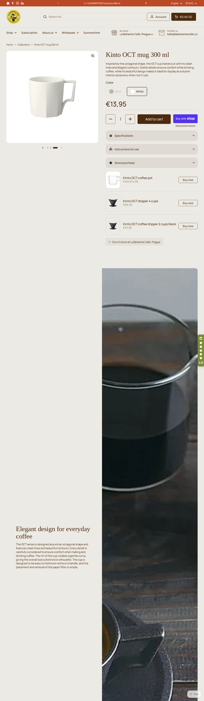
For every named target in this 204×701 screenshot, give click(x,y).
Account (161, 17)
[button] (183, 17)
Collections (23, 44)
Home (9, 44)
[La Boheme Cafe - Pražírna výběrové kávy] (13, 17)
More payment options (185, 125)
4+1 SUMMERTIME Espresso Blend (102, 3)
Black (118, 91)
